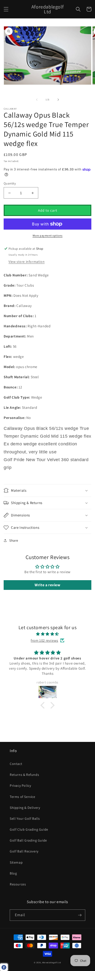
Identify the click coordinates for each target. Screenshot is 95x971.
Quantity (10, 183)
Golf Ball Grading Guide (28, 840)
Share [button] (13, 540)
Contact (16, 764)
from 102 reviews (44, 640)
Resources (18, 884)
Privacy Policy (20, 785)
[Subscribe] (79, 915)
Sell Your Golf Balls (25, 818)
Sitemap (16, 862)
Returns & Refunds (24, 774)
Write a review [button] (47, 584)
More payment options (48, 235)
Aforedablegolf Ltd (51, 962)
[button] (6, 9)
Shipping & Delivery (25, 807)
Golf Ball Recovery (24, 851)
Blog (13, 873)
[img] (47, 634)
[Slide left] (36, 99)
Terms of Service (22, 796)
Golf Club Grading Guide (29, 829)
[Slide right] (58, 99)
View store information (27, 261)
